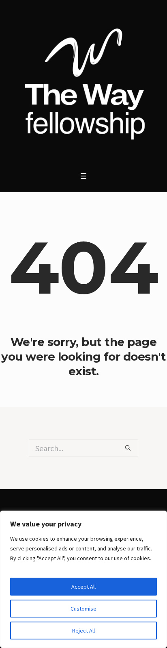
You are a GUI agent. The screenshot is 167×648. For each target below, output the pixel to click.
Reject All (83, 630)
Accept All (83, 586)
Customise (83, 608)
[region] (83, 579)
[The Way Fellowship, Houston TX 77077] (83, 83)
